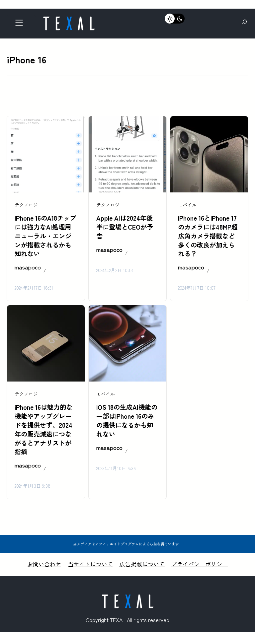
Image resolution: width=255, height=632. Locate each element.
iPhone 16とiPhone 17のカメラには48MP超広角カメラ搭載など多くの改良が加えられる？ (208, 235)
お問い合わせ (44, 564)
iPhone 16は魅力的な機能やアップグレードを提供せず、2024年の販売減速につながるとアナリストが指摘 (43, 429)
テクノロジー (28, 204)
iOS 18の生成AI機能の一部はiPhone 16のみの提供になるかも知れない (126, 420)
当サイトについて (90, 564)
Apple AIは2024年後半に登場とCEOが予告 (124, 227)
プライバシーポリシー (199, 564)
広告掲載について (142, 564)
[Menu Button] (21, 24)
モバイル (187, 204)
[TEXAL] (69, 19)
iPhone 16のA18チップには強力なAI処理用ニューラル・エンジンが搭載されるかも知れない (45, 235)
